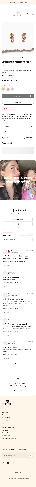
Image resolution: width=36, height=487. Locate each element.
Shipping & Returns (8, 427)
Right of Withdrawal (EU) (10, 438)
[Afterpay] (11, 75)
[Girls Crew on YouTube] (8, 463)
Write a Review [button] (18, 219)
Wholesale (5, 433)
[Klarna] (4, 75)
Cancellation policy (11, 478)
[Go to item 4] (20, 57)
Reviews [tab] (6, 230)
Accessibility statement (23, 478)
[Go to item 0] (13, 57)
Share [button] (7, 265)
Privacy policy (13, 476)
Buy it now (18, 102)
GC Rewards (6, 418)
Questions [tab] (19, 230)
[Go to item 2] (16, 57)
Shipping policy (30, 476)
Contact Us (5, 415)
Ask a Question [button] (18, 224)
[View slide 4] (21, 390)
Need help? (30, 137)
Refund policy (5, 476)
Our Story (5, 412)
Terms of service (21, 476)
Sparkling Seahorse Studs (10, 261)
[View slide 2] (17, 390)
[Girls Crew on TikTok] (12, 463)
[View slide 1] (15, 390)
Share (6, 137)
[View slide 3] (19, 390)
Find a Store (5, 430)
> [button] (24, 363)
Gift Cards (5, 420)
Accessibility (6, 436)
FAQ (3, 423)
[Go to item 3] (18, 57)
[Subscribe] (31, 455)
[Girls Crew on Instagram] (3, 463)
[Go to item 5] (22, 57)
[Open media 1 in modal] (31, 25)
